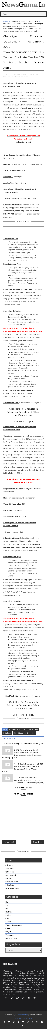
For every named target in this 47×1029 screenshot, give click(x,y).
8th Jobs (9, 865)
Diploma (6, 24)
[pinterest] (34, 997)
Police (8, 915)
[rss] (32, 1022)
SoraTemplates (21, 1015)
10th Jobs (9, 868)
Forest (8, 922)
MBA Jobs (9, 885)
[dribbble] (28, 1022)
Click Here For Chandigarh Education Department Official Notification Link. (23, 412)
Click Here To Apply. (23, 421)
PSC (7, 908)
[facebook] (5, 997)
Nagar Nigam (11, 938)
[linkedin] (23, 997)
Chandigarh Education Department (24, 21)
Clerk (7, 928)
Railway (8, 912)
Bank (7, 902)
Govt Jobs (16, 24)
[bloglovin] (23, 1022)
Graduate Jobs (11, 882)
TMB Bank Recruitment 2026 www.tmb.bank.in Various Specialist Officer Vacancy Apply (23, 767)
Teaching (9, 935)
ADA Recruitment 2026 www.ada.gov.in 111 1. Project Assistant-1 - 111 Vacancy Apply (29, 780)
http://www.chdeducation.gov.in (21, 349)
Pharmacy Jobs (12, 888)
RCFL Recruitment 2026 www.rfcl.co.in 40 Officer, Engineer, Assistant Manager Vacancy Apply (22, 754)
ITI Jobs (8, 878)
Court (7, 918)
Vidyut (8, 932)
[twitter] (11, 997)
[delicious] (23, 1025)
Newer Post (9, 842)
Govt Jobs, (15, 77)
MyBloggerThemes (23, 1018)
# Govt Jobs (18, 733)
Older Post (37, 842)
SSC (7, 905)
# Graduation (30, 733)
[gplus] (17, 997)
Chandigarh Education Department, (26, 74)
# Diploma (7, 733)
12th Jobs (9, 872)
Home (5, 21)
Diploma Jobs (11, 875)
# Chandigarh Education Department (23, 729)
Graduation (27, 24)
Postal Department (13, 925)
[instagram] (28, 997)
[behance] (37, 1022)
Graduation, (23, 77)
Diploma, (6, 77)
